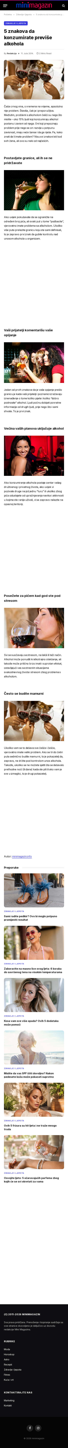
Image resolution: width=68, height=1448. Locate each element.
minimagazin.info (22, 856)
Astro (6, 1359)
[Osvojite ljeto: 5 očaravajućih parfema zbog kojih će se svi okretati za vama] (34, 1152)
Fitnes (7, 1374)
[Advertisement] (34, 280)
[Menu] (5, 5)
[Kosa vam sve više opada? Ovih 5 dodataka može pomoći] (34, 995)
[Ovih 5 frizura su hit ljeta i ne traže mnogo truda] (34, 1100)
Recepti (8, 1364)
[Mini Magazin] (34, 5)
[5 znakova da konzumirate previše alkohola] (34, 79)
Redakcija (12, 53)
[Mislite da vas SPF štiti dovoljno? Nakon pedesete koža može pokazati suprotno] (34, 1047)
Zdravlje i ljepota (16, 23)
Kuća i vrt (9, 1379)
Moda (7, 1349)
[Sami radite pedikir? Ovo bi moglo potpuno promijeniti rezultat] (34, 890)
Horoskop (9, 1354)
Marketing (9, 1400)
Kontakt (8, 1405)
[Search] (63, 5)
